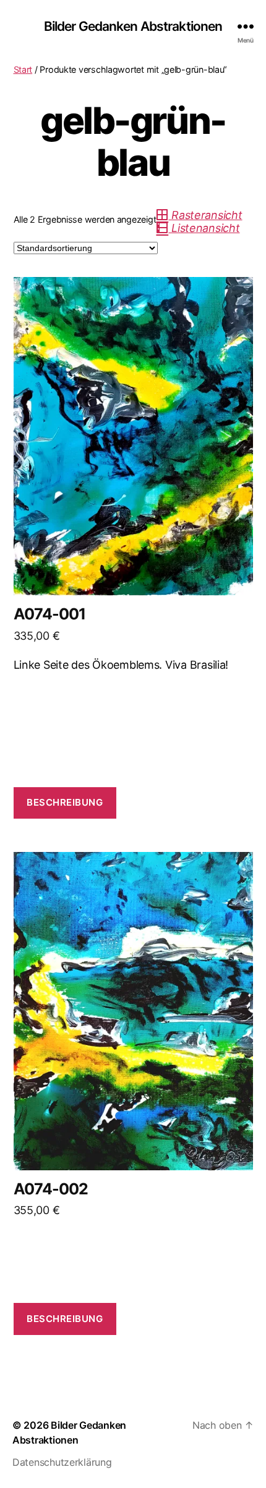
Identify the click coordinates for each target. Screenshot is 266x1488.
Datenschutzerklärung (62, 1462)
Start (23, 69)
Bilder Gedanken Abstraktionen (133, 26)
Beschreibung (65, 802)
